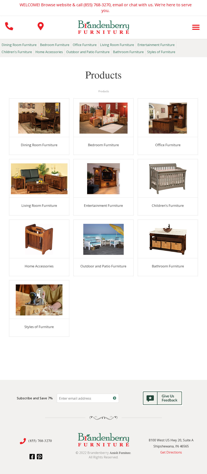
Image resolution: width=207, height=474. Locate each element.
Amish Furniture (120, 452)
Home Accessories (49, 52)
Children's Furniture (17, 52)
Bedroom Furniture (54, 45)
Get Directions (171, 452)
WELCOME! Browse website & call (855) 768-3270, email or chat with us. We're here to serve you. (106, 7)
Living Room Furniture (117, 45)
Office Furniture (85, 45)
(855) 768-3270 (40, 440)
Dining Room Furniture (19, 45)
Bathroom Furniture (128, 52)
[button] (196, 27)
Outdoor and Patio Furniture (88, 52)
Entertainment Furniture (156, 45)
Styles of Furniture (161, 52)
